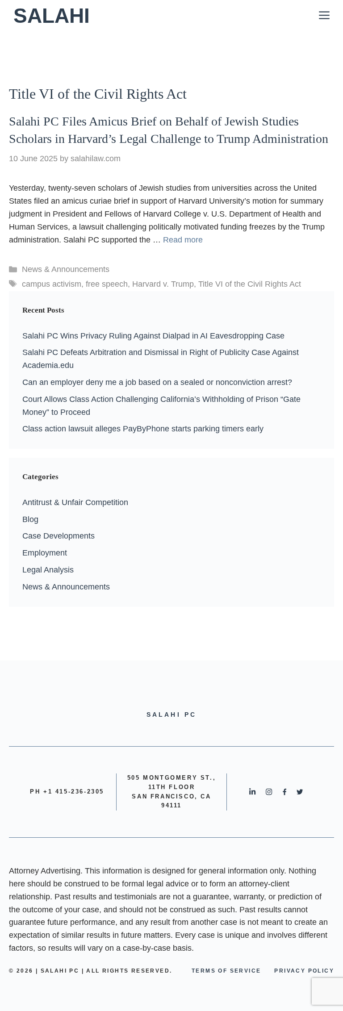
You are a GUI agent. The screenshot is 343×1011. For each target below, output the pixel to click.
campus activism (51, 284)
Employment (44, 552)
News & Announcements (65, 269)
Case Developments (58, 535)
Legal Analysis (48, 569)
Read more (183, 239)
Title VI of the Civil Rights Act (249, 284)
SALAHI (51, 15)
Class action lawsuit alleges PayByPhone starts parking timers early (143, 428)
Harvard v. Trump (163, 284)
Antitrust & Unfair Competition (75, 502)
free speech (107, 284)
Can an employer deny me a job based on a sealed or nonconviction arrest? (157, 382)
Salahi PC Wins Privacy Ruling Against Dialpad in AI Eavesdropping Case (153, 335)
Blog (30, 519)
